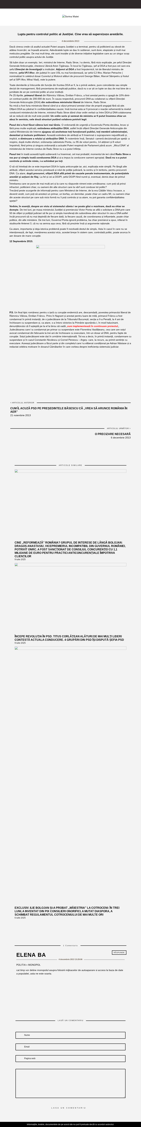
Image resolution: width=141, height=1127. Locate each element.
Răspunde (119, 952)
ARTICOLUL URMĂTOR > (119, 428)
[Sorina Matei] (70, 16)
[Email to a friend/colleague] (85, 355)
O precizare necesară (113, 434)
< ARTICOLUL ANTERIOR (22, 403)
